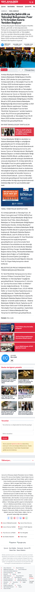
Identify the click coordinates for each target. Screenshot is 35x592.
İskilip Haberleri (7, 575)
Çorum (3, 6)
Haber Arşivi (23, 536)
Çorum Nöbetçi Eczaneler (10, 523)
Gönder (5, 438)
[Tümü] (33, 460)
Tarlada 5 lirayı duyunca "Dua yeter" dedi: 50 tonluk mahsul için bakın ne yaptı (9, 397)
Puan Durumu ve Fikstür (9, 532)
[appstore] (12, 542)
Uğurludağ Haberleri (8, 586)
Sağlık (24, 582)
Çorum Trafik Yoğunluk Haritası (25, 527)
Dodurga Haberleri (8, 572)
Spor (13, 583)
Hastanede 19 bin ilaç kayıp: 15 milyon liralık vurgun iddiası (8, 381)
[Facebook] (8, 518)
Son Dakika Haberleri (8, 536)
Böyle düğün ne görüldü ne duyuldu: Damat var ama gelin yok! (25, 397)
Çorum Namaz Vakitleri (9, 527)
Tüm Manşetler (24, 532)
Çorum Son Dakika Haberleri (10, 571)
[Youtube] (23, 518)
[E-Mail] (12, 360)
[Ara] (30, 2)
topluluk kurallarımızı (16, 444)
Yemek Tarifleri (7, 588)
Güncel (14, 574)
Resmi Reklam (21, 550)
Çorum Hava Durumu (26, 523)
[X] (11, 518)
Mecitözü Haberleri (8, 579)
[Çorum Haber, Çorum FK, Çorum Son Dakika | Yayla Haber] (9, 2)
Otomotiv (5, 582)
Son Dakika (11, 6)
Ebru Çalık (14, 357)
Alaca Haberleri (7, 567)
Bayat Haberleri (20, 567)
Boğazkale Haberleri (8, 569)
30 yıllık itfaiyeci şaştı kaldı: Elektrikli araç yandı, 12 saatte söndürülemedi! (8, 413)
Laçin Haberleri (18, 577)
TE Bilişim (31, 578)
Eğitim (19, 572)
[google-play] (21, 542)
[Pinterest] (14, 518)
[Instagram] (17, 518)
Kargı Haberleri (20, 575)
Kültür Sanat (6, 577)
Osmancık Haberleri (22, 580)
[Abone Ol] (29, 70)
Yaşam (20, 586)
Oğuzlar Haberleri (21, 579)
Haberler (4, 11)
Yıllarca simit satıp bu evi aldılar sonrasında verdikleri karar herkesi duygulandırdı (25, 413)
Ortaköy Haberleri (8, 580)
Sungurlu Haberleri (8, 585)
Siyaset (5, 583)
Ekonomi (5, 574)
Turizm (19, 585)
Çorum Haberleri (22, 569)
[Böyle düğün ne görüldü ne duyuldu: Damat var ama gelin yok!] (26, 390)
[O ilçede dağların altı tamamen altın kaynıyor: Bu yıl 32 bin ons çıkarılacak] (26, 374)
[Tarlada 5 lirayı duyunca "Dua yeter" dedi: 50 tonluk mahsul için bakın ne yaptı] (9, 390)
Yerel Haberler (14, 11)
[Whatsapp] (26, 518)
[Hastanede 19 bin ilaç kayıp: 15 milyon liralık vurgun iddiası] (9, 374)
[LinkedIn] (20, 518)
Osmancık (20, 6)
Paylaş (5, 69)
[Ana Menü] (32, 2)
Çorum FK (28, 6)
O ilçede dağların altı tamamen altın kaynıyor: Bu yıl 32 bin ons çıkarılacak (25, 381)
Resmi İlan (13, 550)
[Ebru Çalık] (5, 358)
